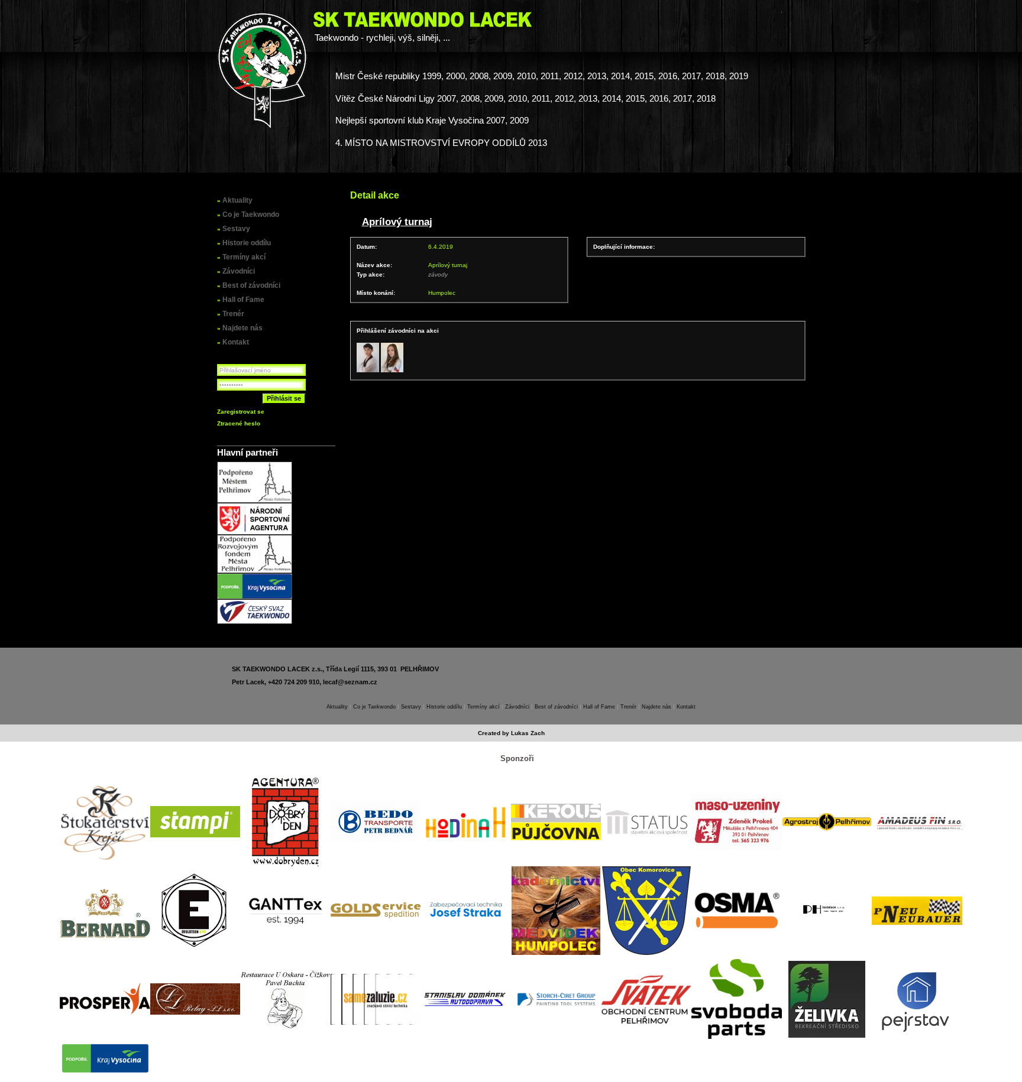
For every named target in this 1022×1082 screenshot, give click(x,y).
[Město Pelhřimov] (254, 501)
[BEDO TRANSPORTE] (376, 821)
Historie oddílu (246, 243)
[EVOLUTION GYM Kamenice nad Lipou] (195, 910)
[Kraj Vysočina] (254, 597)
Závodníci (238, 271)
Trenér (233, 314)
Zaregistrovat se (240, 411)
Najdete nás (242, 328)
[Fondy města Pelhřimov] (254, 571)
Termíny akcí (244, 257)
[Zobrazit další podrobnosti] (368, 357)
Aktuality (237, 200)
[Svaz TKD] (254, 622)
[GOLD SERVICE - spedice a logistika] (376, 910)
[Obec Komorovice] (646, 910)
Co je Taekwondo (250, 214)
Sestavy (236, 229)
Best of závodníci (251, 285)
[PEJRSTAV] (916, 999)
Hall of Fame (243, 299)
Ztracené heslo (238, 423)
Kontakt (235, 342)
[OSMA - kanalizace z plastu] (736, 910)
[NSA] (254, 532)
